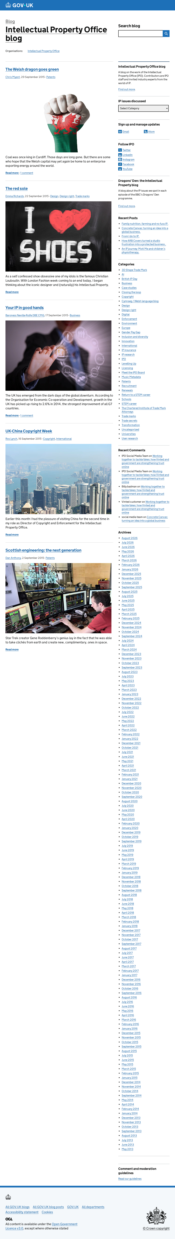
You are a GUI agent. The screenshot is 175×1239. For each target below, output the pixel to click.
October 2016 (130, 988)
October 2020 (130, 792)
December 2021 (131, 743)
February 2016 (130, 1024)
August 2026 (130, 538)
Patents (50, 77)
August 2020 (130, 801)
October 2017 (130, 939)
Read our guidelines (130, 1178)
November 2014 (131, 1086)
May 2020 (128, 814)
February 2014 (130, 1108)
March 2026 (129, 560)
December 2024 (131, 622)
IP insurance (129, 350)
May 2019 (127, 854)
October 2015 (130, 1042)
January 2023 (130, 694)
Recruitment (129, 385)
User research (130, 438)
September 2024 (132, 636)
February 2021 (130, 774)
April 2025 (128, 609)
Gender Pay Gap (131, 332)
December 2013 (131, 1117)
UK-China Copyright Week (28, 431)
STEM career (129, 403)
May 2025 (128, 605)
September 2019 (132, 841)
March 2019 (129, 863)
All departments (93, 1207)
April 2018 (128, 912)
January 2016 (130, 1028)
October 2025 (130, 582)
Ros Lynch (11, 438)
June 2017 (128, 957)
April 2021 (128, 765)
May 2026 (128, 551)
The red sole (16, 188)
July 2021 (127, 752)
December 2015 (131, 1033)
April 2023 (128, 685)
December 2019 (131, 832)
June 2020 (128, 810)
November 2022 (132, 703)
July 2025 (127, 596)
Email (126, 131)
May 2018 (127, 908)
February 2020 (131, 823)
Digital (126, 314)
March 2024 (129, 649)
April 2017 (128, 961)
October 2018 (130, 886)
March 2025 (129, 613)
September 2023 (132, 667)
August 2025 (129, 591)
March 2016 (129, 1019)
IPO (124, 359)
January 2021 (130, 779)
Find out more (126, 89)
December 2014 (131, 1082)
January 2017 (129, 975)
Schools (126, 399)
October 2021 (130, 747)
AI (123, 274)
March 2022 (129, 729)
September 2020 (132, 796)
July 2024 (128, 640)
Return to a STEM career (136, 394)
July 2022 (128, 712)
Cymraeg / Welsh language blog (140, 301)
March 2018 (129, 917)
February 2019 (130, 868)
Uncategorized (130, 429)
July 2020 (128, 805)
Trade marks (82, 196)
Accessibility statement (21, 1212)
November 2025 (131, 578)
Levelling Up (129, 363)
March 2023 (129, 689)
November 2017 (131, 934)
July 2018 (127, 899)
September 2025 (132, 587)
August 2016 (129, 997)
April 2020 (128, 819)
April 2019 (128, 859)
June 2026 (128, 547)
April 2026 (128, 555)
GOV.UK (73, 1207)
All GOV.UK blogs (17, 1207)
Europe (126, 327)
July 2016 (127, 1001)
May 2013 (127, 1149)
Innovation (128, 341)
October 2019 (130, 836)
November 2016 (131, 984)
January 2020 (130, 827)
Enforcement (129, 318)
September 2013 (132, 1131)
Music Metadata (131, 377)
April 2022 (128, 725)
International (64, 438)
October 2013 (130, 1126)
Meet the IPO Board (133, 372)
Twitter (127, 150)
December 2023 (131, 654)
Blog (10, 21)
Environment (129, 323)
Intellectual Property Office (43, 51)
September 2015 (131, 1046)
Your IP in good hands (24, 307)
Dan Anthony (13, 557)
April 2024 (128, 645)
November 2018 (131, 881)
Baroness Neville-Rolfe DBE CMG (24, 315)
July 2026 (128, 542)
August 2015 (129, 1051)
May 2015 (127, 1064)
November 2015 (131, 1037)
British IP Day (129, 278)
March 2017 (129, 966)
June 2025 (128, 600)
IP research (128, 354)
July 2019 (127, 845)
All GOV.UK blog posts (48, 1207)
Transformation (131, 425)
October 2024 (130, 631)
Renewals (127, 390)
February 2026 (131, 564)
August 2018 (129, 894)
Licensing (127, 368)
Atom (151, 131)
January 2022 (130, 738)
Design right (67, 196)
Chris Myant (12, 77)
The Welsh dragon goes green (32, 69)
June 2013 (128, 1144)
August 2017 (129, 948)
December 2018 (131, 877)
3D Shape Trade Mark (134, 270)
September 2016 (132, 993)
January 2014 (130, 1113)
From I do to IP (130, 236)
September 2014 (132, 1095)
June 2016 (128, 1006)
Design (54, 196)
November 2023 (132, 658)
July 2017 (127, 952)
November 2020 (132, 787)
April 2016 (128, 1015)
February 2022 (131, 734)
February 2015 (130, 1073)
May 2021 (127, 761)
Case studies (129, 287)
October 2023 (130, 663)
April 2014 (128, 1104)
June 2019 (128, 850)
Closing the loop (131, 292)
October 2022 (130, 707)
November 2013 (131, 1122)
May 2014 (127, 1100)
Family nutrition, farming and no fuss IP (144, 223)
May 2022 (128, 720)
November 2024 (132, 627)
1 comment (26, 172)
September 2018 (132, 890)
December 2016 (131, 979)
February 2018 (130, 921)
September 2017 (131, 943)
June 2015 (128, 1059)
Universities (129, 434)
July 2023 (128, 676)
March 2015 (129, 1068)
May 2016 (127, 1010)
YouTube (127, 169)
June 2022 (128, 716)
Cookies (47, 1212)
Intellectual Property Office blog (56, 33)
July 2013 (127, 1140)
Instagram (128, 159)
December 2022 (131, 698)
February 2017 (130, 970)
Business (75, 315)
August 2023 (130, 672)
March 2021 (129, 770)
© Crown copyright (156, 1228)
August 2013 (129, 1135)
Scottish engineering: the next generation (43, 550)
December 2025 (131, 573)
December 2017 (131, 930)
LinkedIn (128, 154)
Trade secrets (129, 420)
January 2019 (130, 872)
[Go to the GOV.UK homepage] (19, 5)
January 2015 (129, 1077)
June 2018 (128, 903)
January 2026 (130, 569)
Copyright (49, 438)
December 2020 (131, 783)
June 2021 (128, 756)
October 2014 (130, 1091)
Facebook (128, 164)
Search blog (129, 25)
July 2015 (127, 1055)
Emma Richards (14, 196)
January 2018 (130, 926)
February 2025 (130, 618)
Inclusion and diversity (135, 336)
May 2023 (128, 680)
